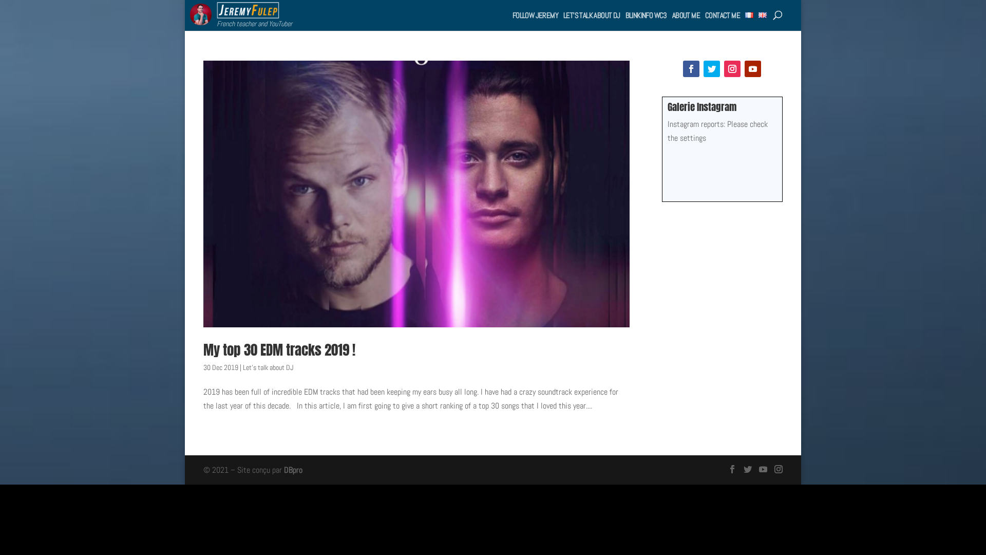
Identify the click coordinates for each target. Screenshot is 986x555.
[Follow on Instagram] (732, 69)
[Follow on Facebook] (691, 69)
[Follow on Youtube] (753, 69)
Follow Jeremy (535, 15)
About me (686, 15)
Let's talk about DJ (268, 367)
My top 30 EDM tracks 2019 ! (279, 349)
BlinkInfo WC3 (646, 15)
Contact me (722, 15)
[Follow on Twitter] (712, 69)
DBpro (293, 470)
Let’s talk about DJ (591, 15)
